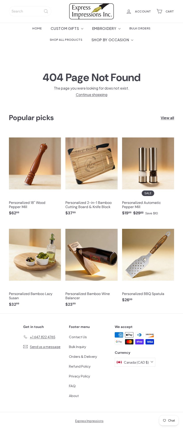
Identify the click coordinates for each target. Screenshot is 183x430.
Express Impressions (89, 421)
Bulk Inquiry (77, 346)
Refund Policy (80, 366)
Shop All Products (66, 39)
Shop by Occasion (111, 39)
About (74, 395)
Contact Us (78, 337)
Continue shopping (91, 94)
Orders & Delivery (83, 356)
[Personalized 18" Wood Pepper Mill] (35, 175)
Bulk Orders (140, 28)
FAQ (72, 386)
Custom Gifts (65, 28)
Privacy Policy (79, 376)
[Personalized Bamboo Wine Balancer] (91, 266)
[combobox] (30, 11)
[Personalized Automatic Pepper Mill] (148, 175)
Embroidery (104, 28)
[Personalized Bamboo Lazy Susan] (35, 266)
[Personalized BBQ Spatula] (148, 264)
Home (37, 28)
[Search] (46, 11)
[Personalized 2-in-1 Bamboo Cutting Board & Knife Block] (91, 175)
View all (167, 118)
